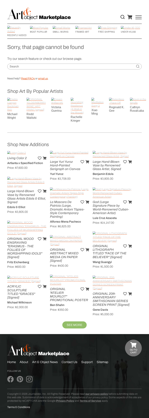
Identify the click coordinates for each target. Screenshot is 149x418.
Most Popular (38, 31)
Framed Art (82, 31)
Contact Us (69, 362)
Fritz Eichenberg (18, 262)
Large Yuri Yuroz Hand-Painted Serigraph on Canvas (65, 165)
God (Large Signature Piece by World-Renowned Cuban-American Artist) (111, 207)
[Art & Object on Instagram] (29, 379)
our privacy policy (96, 393)
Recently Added (17, 35)
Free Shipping (106, 31)
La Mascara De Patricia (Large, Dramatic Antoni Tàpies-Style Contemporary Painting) (67, 209)
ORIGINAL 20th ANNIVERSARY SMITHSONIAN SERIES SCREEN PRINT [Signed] (111, 299)
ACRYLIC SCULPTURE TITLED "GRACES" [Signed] (21, 292)
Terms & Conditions (18, 407)
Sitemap (102, 362)
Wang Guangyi (102, 262)
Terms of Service (90, 400)
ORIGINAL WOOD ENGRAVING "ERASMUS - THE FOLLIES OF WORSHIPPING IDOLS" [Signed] (24, 248)
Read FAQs (28, 78)
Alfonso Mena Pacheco (65, 221)
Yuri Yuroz (56, 173)
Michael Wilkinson (19, 302)
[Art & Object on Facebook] (10, 379)
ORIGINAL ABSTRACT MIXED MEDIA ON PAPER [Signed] (64, 255)
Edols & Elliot (16, 207)
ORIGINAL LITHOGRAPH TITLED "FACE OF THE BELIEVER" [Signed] (109, 251)
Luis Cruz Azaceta (105, 218)
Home (11, 362)
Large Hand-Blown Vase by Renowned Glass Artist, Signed (107, 165)
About (24, 362)
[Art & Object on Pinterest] (20, 379)
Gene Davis (100, 309)
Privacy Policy (65, 400)
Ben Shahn (57, 305)
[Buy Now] (44, 158)
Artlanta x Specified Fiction (25, 163)
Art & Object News (45, 362)
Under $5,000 (128, 31)
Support (87, 362)
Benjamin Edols (103, 173)
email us (43, 78)
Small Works (60, 31)
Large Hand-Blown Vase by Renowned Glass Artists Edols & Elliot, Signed (26, 196)
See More (74, 324)
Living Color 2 (17, 158)
